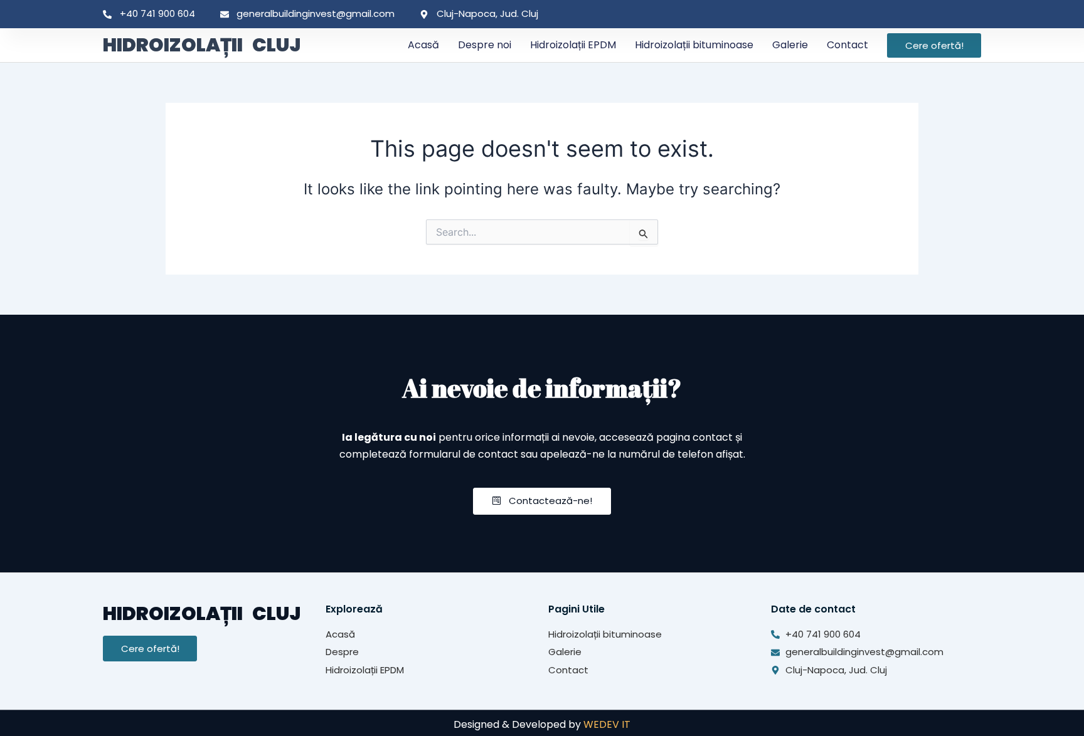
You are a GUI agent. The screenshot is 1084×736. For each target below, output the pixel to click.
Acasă (423, 45)
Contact (847, 45)
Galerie (790, 45)
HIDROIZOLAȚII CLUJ (201, 44)
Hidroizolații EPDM (573, 45)
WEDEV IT (606, 724)
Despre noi (484, 45)
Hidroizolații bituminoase (694, 45)
